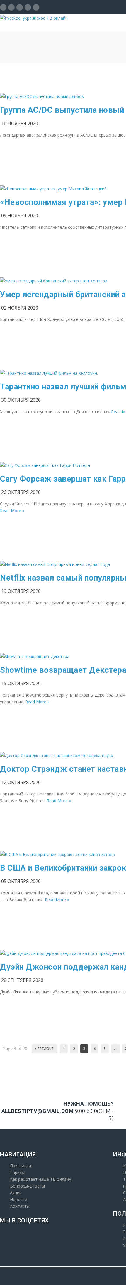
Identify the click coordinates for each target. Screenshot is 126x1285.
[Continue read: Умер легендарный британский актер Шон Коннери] (53, 281)
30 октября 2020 (21, 400)
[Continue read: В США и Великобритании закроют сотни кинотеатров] (57, 854)
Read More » (12, 510)
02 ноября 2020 (19, 308)
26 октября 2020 (21, 492)
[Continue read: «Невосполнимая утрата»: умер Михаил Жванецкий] (53, 188)
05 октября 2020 (21, 881)
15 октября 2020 (21, 683)
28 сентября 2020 (22, 980)
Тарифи (17, 1172)
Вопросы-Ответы (27, 1186)
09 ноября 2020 (19, 215)
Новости (18, 1199)
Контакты (20, 1206)
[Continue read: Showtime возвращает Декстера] (34, 656)
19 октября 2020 (21, 591)
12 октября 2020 (21, 782)
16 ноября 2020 (19, 123)
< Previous (45, 1048)
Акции (16, 1192)
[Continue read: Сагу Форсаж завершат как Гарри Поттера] (45, 465)
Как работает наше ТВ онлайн (40, 1179)
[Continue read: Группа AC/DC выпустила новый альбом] (42, 96)
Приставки (20, 1165)
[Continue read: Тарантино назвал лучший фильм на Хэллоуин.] (49, 373)
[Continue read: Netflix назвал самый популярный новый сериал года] (55, 564)
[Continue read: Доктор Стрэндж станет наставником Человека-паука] (56, 755)
